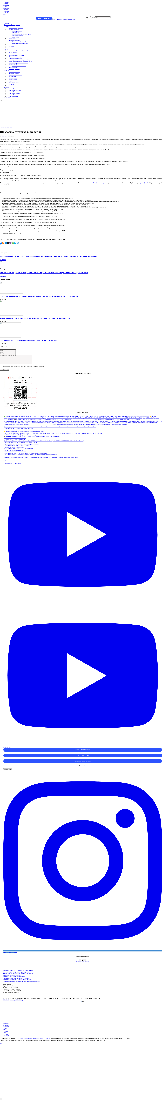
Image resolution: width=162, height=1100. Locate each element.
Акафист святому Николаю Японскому (21, 41)
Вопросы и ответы (13, 79)
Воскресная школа (13, 52)
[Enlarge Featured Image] (19, 126)
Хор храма (11, 46)
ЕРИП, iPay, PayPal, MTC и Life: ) (13, 1000)
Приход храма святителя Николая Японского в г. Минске (33, 1038)
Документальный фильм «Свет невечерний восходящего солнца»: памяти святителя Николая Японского (48, 256)
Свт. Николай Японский (14, 40)
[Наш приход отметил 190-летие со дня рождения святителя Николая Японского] (10, 337)
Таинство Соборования (14, 93)
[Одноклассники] (3, 243)
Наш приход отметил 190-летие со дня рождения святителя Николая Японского (29, 340)
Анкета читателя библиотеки (19, 66)
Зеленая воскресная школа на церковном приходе (20, 61)
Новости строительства (17, 35)
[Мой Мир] (6, 243)
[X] (8, 243)
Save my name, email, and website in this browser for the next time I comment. (23, 366)
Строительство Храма (14, 29)
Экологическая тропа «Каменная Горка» (18, 63)
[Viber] (10, 243)
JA (92, 17)
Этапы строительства (17, 31)
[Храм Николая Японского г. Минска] (63, 19)
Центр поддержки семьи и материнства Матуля (20, 60)
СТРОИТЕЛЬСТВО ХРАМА (83, 749)
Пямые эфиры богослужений (15, 75)
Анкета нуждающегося (14, 69)
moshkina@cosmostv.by (97, 183)
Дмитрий (4, 136)
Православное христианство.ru (12, 975)
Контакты (7, 97)
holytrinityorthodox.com (82, 961)
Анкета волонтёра (13, 67)
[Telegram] (18, 243)
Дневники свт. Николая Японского (20, 43)
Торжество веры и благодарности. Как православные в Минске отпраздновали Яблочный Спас (35, 318)
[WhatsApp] (13, 243)
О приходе (7, 49)
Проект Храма (15, 37)
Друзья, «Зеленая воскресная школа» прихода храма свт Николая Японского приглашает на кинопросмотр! (40, 296)
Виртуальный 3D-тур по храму (16, 28)
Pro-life (10, 81)
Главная (6, 23)
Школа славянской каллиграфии (16, 56)
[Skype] (15, 243)
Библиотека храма (13, 64)
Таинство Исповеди (13, 91)
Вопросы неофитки (13, 78)
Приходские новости (14, 73)
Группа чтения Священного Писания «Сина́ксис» (20, 50)
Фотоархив (11, 84)
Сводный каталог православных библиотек (16, 978)
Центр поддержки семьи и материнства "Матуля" (17, 979)
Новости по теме (13, 76)
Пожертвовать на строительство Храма (21, 34)
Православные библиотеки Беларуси (14, 976)
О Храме (6, 26)
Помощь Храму (15, 32)
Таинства (6, 87)
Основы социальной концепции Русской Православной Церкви (21, 981)
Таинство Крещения (13, 88)
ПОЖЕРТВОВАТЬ (44, 18)
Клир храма (11, 44)
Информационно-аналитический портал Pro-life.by (18, 970)
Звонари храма (12, 47)
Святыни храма (12, 38)
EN (87, 17)
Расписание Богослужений (12, 25)
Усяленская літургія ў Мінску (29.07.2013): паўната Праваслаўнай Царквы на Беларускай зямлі (44, 272)
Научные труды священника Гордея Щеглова (16, 972)
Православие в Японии (14, 82)
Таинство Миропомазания (15, 90)
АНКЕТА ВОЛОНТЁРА (83, 755)
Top (1, 1043)
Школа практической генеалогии (16, 55)
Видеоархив (11, 85)
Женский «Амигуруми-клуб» (15, 58)
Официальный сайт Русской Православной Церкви (18, 973)
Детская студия (12, 53)
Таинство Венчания (13, 94)
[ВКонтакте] (1, 243)
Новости (6, 70)
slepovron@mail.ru (144, 183)
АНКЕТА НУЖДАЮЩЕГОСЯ (83, 761)
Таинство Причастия (13, 96)
